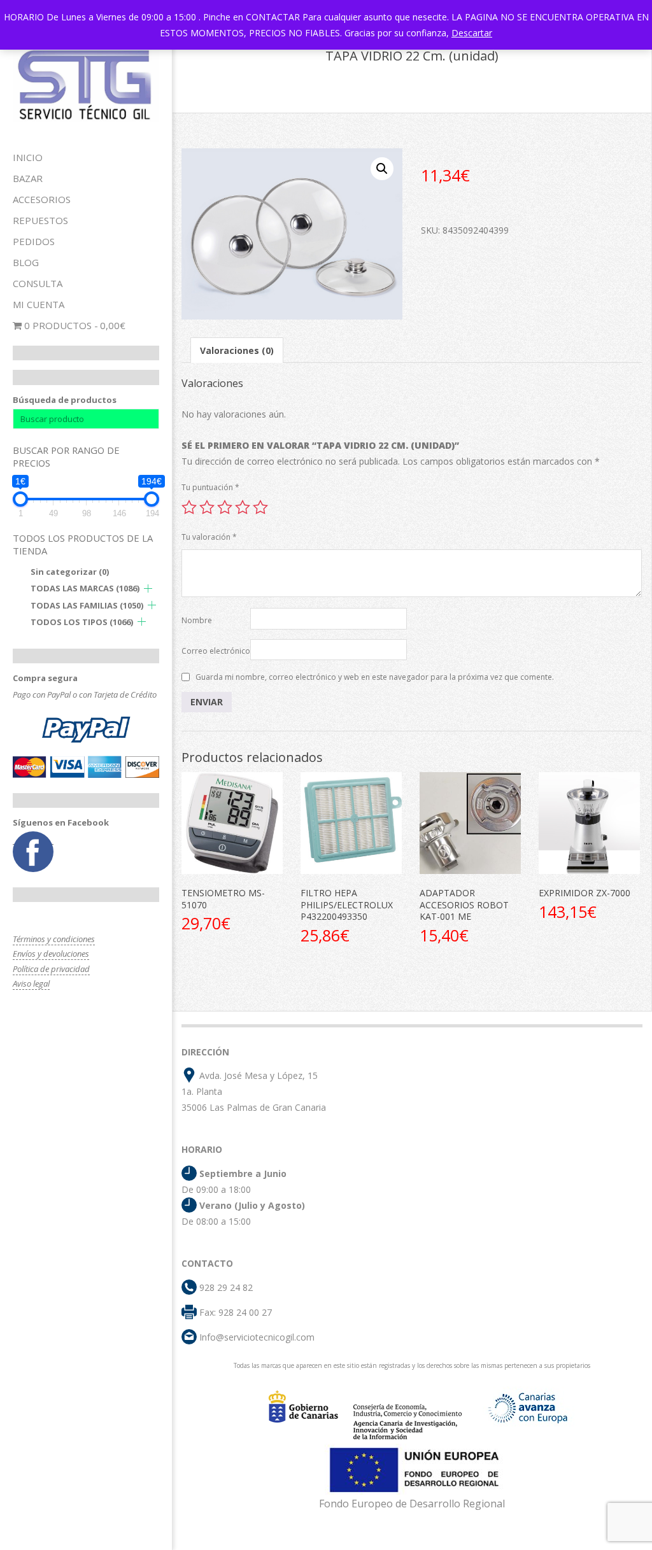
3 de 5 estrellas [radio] (224, 507)
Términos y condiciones (54, 939)
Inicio (28, 157)
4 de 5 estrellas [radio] (242, 507)
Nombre (196, 620)
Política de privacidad (51, 969)
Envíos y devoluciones (51, 953)
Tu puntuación (210, 487)
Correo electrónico (215, 650)
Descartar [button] (471, 33)
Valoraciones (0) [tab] (237, 350)
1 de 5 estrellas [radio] (189, 507)
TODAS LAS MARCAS (85, 588)
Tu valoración (209, 537)
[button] (382, 168)
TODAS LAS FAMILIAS (87, 605)
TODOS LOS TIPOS (82, 622)
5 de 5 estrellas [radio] (260, 507)
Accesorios (42, 199)
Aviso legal (31, 983)
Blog (26, 262)
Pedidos (34, 241)
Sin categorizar (70, 571)
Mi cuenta (38, 304)
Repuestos (40, 220)
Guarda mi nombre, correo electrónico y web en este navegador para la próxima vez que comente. (374, 677)
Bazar (28, 178)
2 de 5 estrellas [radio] (207, 507)
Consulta (37, 283)
